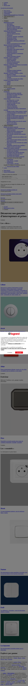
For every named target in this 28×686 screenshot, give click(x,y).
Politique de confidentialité (14, 343)
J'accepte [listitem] (19, 352)
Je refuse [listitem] (9, 352)
